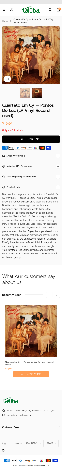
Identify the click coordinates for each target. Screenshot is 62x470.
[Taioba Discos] (10, 403)
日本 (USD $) (32, 443)
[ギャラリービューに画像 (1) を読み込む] (25, 93)
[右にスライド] (57, 55)
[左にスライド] (5, 55)
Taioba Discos (23, 465)
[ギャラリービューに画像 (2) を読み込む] (37, 93)
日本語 (50, 443)
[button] (4, 10)
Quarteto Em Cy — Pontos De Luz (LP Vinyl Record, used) (29, 363)
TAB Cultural (44, 465)
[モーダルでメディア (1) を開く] (31, 55)
